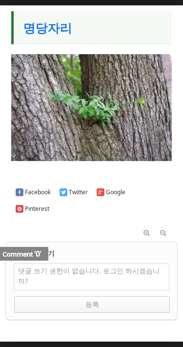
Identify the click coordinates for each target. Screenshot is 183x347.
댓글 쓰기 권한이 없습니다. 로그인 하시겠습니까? (89, 276)
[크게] (147, 233)
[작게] (163, 233)
